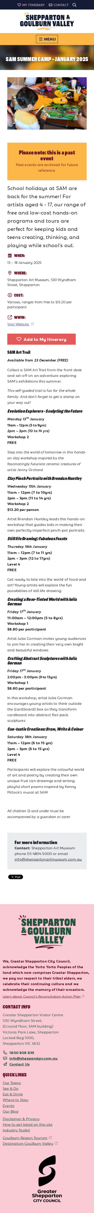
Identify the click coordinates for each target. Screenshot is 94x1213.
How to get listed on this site (27, 1124)
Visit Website (18, 324)
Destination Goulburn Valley (28, 1143)
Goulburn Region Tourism (25, 1137)
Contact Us (19, 1064)
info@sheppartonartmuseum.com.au (48, 859)
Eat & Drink (13, 1093)
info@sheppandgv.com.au (33, 1058)
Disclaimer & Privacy (21, 1118)
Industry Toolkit (16, 1129)
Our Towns (12, 1082)
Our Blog (10, 1111)
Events (8, 1105)
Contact (61, 4)
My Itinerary (33, 4)
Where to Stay (15, 1099)
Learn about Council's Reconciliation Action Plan (42, 996)
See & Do (10, 1088)
